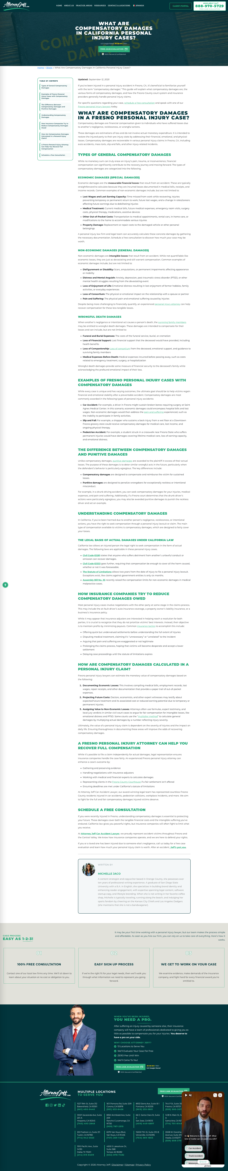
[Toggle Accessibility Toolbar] (3, 583)
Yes (117, 591)
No (109, 591)
